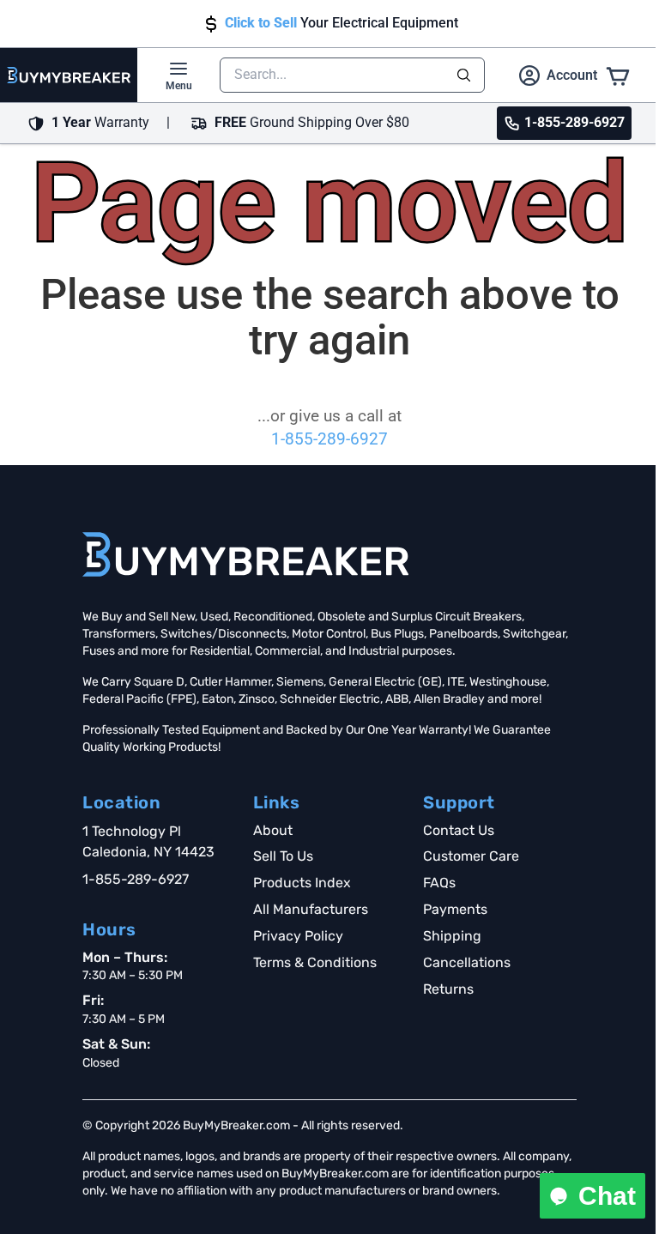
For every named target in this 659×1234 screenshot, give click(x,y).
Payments (455, 909)
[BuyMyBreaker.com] (68, 75)
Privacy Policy (298, 936)
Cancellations (467, 962)
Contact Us (458, 830)
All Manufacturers (310, 909)
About (273, 830)
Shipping (452, 936)
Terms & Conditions (315, 962)
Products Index (302, 882)
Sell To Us (283, 856)
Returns (448, 989)
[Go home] (245, 554)
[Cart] (618, 75)
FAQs (439, 882)
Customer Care (471, 856)
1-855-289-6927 (329, 439)
